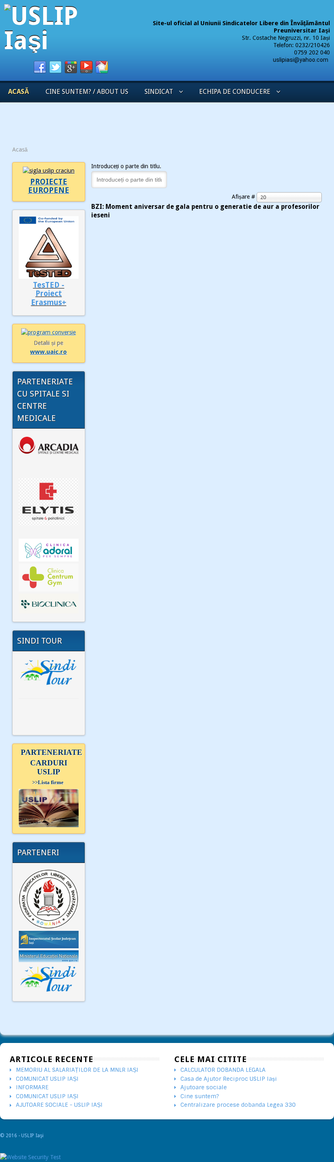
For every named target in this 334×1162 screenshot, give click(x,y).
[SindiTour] (49, 671)
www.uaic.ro (48, 352)
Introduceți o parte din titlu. (127, 166)
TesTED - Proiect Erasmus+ (48, 294)
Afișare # (244, 196)
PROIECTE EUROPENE (48, 186)
